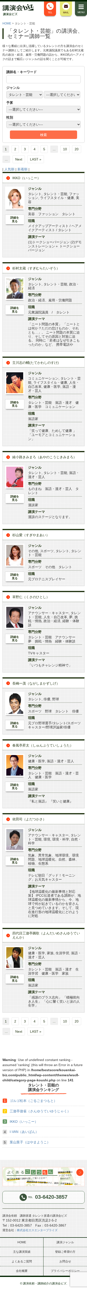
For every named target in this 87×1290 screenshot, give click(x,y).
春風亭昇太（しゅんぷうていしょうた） (42, 745)
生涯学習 (62, 953)
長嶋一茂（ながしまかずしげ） (36, 683)
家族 (50, 953)
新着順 (22, 169)
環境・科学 (60, 839)
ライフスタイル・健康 (57, 198)
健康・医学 (52, 387)
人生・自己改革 (55, 617)
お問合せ (65, 1261)
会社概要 (22, 1271)
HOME (6, 23)
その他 (33, 551)
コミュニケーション (43, 378)
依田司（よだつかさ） (29, 819)
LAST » (35, 159)
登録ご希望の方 (65, 1251)
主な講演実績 (21, 1251)
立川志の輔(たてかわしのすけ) (35, 363)
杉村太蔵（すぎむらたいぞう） (36, 268)
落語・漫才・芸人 (60, 761)
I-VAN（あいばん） (24, 1132)
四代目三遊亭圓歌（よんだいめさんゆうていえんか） (46, 935)
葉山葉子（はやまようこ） (30, 1142)
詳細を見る (14, 219)
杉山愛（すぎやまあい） (31, 535)
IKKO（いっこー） (26, 178)
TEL (50, 12)
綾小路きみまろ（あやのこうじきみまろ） (44, 457)
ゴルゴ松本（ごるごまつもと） (33, 1101)
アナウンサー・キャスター (48, 613)
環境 (47, 839)
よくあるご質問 (22, 1261)
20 (77, 149)
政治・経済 (52, 621)
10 (65, 149)
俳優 (47, 699)
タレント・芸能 (55, 194)
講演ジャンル (65, 1242)
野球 (55, 699)
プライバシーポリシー (65, 1271)
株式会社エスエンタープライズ (37, 1230)
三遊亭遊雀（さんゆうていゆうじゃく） (40, 1111)
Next (18, 159)
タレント (35, 194)
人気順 (9, 169)
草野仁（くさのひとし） (31, 597)
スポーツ (47, 551)
